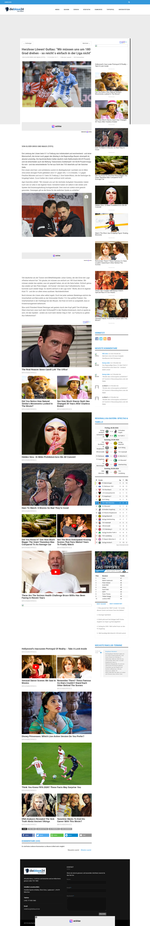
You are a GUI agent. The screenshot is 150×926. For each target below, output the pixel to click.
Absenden (102, 914)
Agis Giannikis (66, 829)
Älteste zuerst (86, 850)
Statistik (86, 9)
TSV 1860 (32, 829)
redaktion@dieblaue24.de (32, 909)
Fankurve (98, 9)
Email (69, 887)
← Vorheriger (27, 43)
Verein (76, 9)
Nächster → (86, 43)
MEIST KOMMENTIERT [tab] (116, 604)
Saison (66, 9)
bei (113, 356)
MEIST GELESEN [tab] (101, 604)
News (57, 9)
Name (68, 879)
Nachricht (70, 896)
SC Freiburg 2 (54, 829)
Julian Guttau (42, 829)
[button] (28, 835)
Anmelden (8, 2)
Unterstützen (124, 9)
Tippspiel (110, 9)
